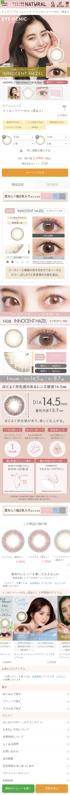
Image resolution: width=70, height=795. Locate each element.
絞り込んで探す (12, 694)
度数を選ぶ (51, 788)
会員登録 (34, 583)
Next (65, 630)
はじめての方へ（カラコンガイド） (24, 722)
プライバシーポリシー (16, 773)
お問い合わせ (10, 751)
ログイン (58, 583)
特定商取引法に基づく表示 (18, 766)
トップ (5, 11)
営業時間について (13, 736)
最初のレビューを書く (18, 788)
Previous (4, 630)
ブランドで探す (12, 701)
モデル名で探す (12, 708)
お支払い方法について (16, 729)
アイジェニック (22, 11)
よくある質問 (10, 744)
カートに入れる (35, 172)
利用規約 (8, 780)
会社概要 (8, 758)
